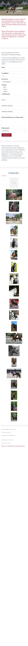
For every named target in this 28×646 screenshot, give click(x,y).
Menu (25, 2)
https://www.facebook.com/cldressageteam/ (13, 446)
